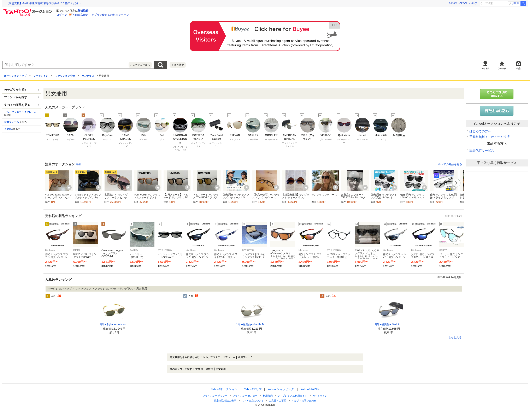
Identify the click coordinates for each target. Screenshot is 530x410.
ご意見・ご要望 (277, 400)
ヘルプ (473, 3)
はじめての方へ (480, 131)
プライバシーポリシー (215, 395)
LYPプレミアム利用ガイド (292, 395)
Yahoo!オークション (224, 389)
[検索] (523, 3)
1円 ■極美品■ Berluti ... (389, 324)
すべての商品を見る (450, 164)
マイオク (485, 68)
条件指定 (177, 64)
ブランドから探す (15, 97)
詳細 (78, 164)
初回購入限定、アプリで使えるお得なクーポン (100, 14)
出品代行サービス (481, 150)
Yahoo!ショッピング (280, 389)
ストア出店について (252, 400)
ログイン (61, 14)
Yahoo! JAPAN (458, 3)
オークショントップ (15, 75)
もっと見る (455, 337)
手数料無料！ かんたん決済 (489, 137)
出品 (518, 68)
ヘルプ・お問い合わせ (304, 400)
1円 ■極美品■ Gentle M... (251, 324)
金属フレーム (11, 122)
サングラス (88, 75)
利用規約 (268, 395)
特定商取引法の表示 (225, 400)
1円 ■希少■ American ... (114, 324)
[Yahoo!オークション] (28, 10)
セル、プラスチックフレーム (20, 112)
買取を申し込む (497, 111)
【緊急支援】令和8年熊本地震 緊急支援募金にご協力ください (43, 3)
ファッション (40, 75)
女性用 (199, 369)
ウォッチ (502, 68)
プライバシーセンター (245, 395)
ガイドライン (319, 395)
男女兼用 (221, 369)
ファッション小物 (65, 75)
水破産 (515, 3)
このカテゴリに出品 (497, 94)
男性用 (209, 369)
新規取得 (83, 10)
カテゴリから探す (15, 89)
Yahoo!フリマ (253, 389)
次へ (456, 183)
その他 (8, 129)
